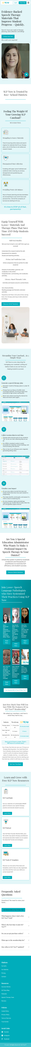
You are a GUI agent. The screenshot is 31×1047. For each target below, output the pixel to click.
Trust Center (5, 1021)
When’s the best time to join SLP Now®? (12, 926)
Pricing (3, 973)
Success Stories (6, 986)
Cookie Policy (5, 1011)
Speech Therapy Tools (8, 997)
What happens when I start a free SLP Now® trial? (13, 917)
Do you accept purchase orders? (12, 933)
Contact (4, 976)
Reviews (4, 1001)
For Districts (5, 969)
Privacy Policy (5, 1014)
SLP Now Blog (5, 990)
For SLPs (4, 966)
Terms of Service (6, 1018)
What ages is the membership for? (13, 940)
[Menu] (28, 3)
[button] (15, 917)
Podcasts (4, 994)
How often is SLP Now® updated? (13, 947)
